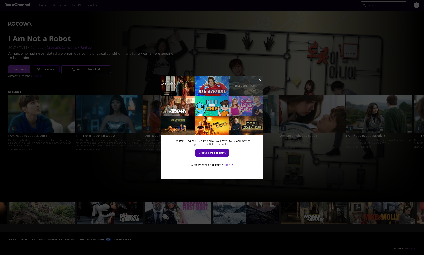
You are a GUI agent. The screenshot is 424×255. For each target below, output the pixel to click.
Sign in (229, 165)
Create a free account (212, 153)
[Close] (260, 79)
